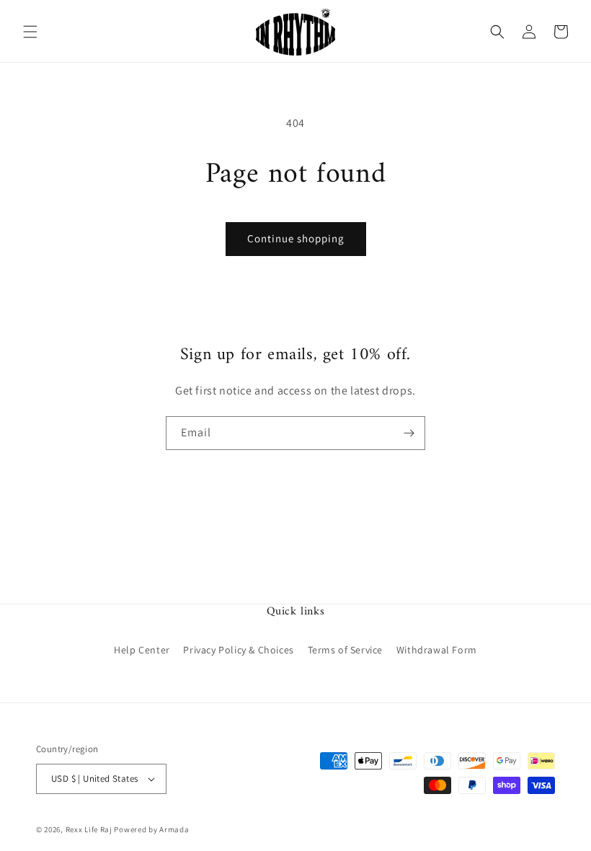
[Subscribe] (409, 433)
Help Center (142, 649)
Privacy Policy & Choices (238, 649)
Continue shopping (296, 238)
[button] (30, 32)
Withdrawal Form (436, 649)
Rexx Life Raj (89, 829)
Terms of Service (345, 649)
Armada (174, 829)
